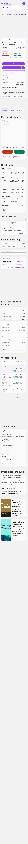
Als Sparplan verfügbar (11, 87)
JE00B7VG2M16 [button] (21, 47)
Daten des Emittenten (18, 96)
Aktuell (9, 8)
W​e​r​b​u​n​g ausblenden (19, 26)
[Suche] (23, 7)
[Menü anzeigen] (3, 7)
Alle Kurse (19, 110)
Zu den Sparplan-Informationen (15, 267)
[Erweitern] (23, 67)
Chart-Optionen (6, 124)
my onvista (17, 8)
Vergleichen (12, 67)
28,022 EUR (17, 55)
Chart (12, 110)
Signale (14, 72)
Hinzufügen (13, 63)
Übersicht (5, 110)
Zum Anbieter (20, 233)
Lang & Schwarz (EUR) (6, 51)
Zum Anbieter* (20, 261)
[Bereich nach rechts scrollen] (24, 110)
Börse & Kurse (4, 14)
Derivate (9, 14)
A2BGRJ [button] (6, 47)
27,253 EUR (5, 55)
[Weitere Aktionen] (24, 369)
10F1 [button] (20, 48)
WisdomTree (8, 48)
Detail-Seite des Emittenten (9, 493)
